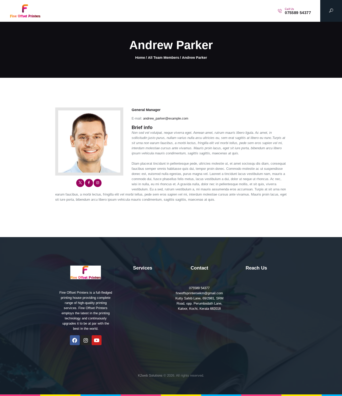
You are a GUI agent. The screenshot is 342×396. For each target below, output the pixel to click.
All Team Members (163, 58)
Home (140, 58)
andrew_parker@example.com (165, 118)
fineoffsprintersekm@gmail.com (199, 293)
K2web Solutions (150, 375)
